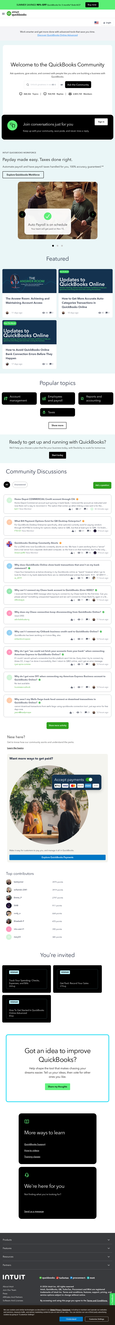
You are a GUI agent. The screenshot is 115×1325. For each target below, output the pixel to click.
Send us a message (34, 1211)
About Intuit (8, 1286)
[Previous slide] (22, 214)
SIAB (16, 905)
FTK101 (17, 531)
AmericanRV (19, 553)
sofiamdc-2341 (20, 890)
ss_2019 (18, 578)
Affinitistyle (19, 600)
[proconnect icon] (78, 1278)
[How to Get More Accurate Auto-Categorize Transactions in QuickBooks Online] (85, 293)
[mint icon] (95, 1278)
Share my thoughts (57, 1086)
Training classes (32, 1156)
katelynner (18, 882)
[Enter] (26, 85)
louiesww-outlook (22, 687)
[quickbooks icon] (47, 1278)
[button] (107, 23)
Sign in (101, 122)
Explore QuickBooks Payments (57, 857)
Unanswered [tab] (20, 484)
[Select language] (97, 22)
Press (5, 1293)
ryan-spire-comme (22, 664)
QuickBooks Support (34, 1144)
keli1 (16, 509)
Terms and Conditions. (97, 1300)
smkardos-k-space (22, 639)
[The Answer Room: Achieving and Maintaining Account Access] (29, 293)
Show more (57, 425)
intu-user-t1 (19, 929)
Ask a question (102, 485)
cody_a (17, 913)
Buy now (92, 4)
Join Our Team (9, 1290)
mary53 (17, 937)
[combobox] (41, 85)
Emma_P (18, 897)
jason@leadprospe (22, 712)
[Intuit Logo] (14, 1278)
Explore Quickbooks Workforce (23, 174)
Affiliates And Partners (12, 1297)
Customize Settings (96, 1319)
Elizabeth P (19, 921)
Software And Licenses (13, 1300)
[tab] (53, 246)
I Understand (71, 1319)
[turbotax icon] (63, 1278)
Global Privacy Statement (60, 1310)
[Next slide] (92, 214)
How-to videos (31, 1150)
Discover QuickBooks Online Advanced (57, 35)
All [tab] (7, 484)
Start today (57, 455)
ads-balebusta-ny (21, 619)
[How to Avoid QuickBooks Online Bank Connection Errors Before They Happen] (29, 344)
